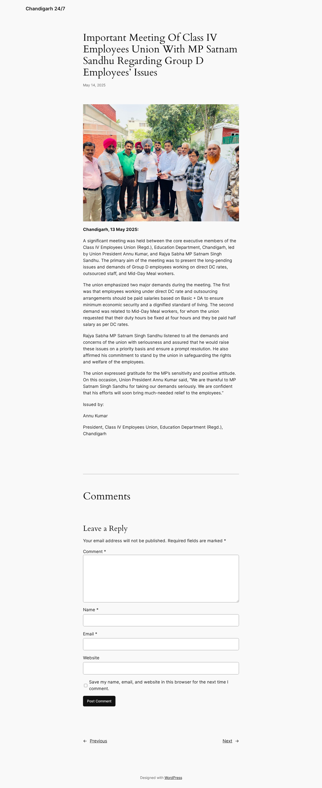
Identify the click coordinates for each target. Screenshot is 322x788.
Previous (98, 740)
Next (227, 740)
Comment (94, 551)
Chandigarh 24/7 (45, 9)
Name (91, 609)
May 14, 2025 (94, 85)
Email (90, 633)
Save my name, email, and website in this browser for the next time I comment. (158, 685)
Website (91, 657)
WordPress (173, 777)
